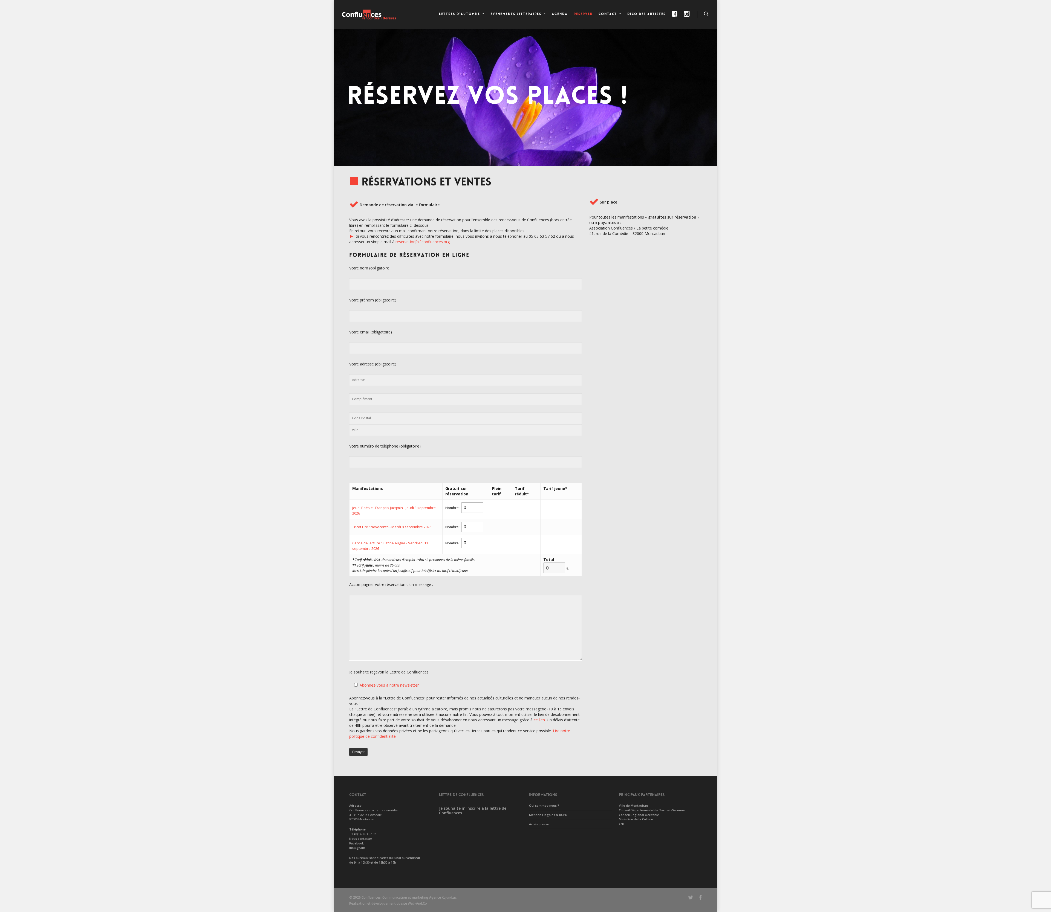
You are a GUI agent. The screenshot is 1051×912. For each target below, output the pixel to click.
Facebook (356, 843)
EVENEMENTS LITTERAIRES (515, 14)
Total (548, 559)
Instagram (357, 848)
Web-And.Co (417, 903)
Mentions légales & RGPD (548, 815)
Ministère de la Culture (636, 819)
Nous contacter (360, 839)
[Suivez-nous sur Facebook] (675, 18)
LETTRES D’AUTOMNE (459, 14)
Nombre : (452, 507)
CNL (622, 824)
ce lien (539, 719)
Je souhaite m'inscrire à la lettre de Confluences (472, 810)
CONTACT (608, 14)
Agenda (560, 14)
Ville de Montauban (633, 805)
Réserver (583, 14)
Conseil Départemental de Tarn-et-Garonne (652, 810)
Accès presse (539, 824)
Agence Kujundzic (443, 897)
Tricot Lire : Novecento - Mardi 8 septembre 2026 (391, 526)
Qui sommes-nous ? (544, 805)
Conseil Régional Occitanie (639, 815)
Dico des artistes (646, 14)
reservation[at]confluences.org (422, 241)
